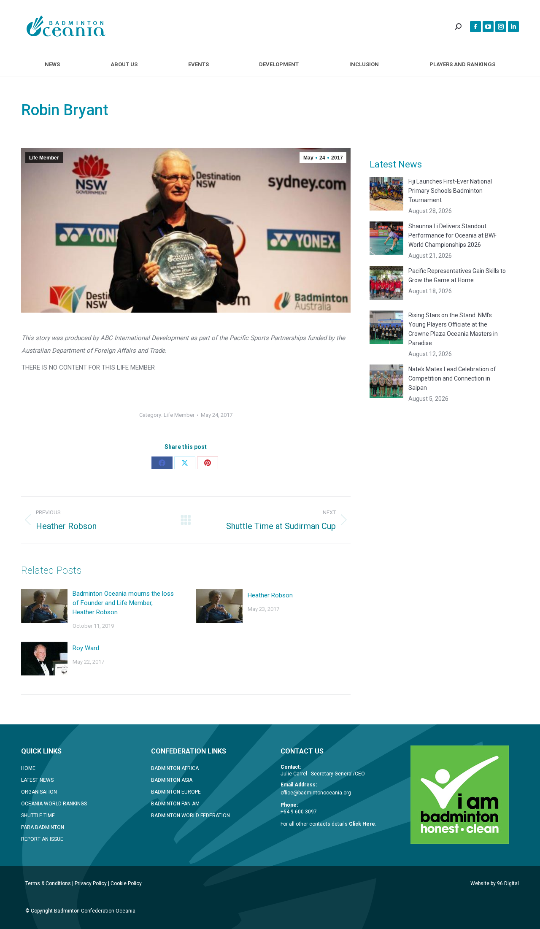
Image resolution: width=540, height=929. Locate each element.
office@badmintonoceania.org (316, 793)
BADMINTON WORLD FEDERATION (190, 815)
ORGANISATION (39, 792)
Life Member (44, 158)
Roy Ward (86, 648)
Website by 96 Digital (494, 883)
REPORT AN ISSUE (42, 839)
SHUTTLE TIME (38, 815)
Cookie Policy (126, 883)
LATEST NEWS (37, 780)
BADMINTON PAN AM (175, 804)
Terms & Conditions (48, 883)
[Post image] (44, 606)
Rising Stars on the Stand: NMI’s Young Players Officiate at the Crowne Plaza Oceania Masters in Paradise (453, 329)
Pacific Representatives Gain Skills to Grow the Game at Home (457, 275)
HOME (28, 768)
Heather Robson (270, 595)
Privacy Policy (91, 883)
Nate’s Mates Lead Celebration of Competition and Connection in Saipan (452, 378)
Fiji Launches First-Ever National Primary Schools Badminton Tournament (450, 190)
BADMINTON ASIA (171, 780)
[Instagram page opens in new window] (500, 26)
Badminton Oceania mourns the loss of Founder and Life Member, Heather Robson (123, 603)
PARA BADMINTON (42, 827)
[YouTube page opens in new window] (488, 26)
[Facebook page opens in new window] (475, 26)
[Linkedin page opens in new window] (513, 26)
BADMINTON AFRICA (175, 768)
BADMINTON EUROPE (176, 792)
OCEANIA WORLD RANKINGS (54, 804)
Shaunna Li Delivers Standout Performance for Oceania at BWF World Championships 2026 (452, 235)
